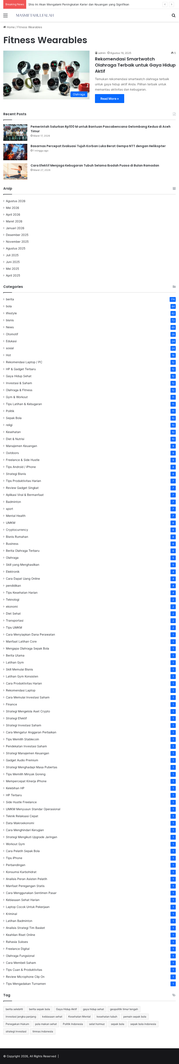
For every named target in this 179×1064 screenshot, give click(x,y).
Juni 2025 (13, 262)
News (10, 327)
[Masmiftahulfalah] (35, 15)
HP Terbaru (14, 795)
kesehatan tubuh (107, 1016)
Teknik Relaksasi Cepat (22, 816)
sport (9, 509)
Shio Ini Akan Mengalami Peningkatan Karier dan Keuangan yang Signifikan (78, 4)
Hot (8, 355)
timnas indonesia (43, 1031)
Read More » (109, 98)
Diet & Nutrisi (15, 439)
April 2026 (13, 214)
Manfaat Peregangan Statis (25, 886)
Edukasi (11, 341)
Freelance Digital (17, 949)
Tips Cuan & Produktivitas (24, 969)
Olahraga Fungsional (20, 955)
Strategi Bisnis (16, 474)
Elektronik (12, 571)
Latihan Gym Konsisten (22, 676)
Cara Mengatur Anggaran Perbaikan (31, 732)
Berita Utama (15, 655)
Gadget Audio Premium (22, 760)
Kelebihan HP (15, 788)
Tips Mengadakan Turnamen (26, 983)
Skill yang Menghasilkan (22, 564)
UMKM (10, 522)
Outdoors (12, 453)
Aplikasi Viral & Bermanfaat (25, 495)
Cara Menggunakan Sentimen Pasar (31, 893)
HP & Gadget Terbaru (21, 369)
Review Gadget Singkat (22, 488)
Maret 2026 (14, 221)
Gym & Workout (17, 397)
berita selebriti (14, 1009)
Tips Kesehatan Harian (22, 592)
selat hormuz (97, 1024)
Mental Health (16, 515)
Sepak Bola (14, 418)
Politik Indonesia (73, 1024)
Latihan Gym (15, 662)
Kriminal (11, 914)
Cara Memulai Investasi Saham (28, 697)
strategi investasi (16, 1031)
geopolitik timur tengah (124, 1009)
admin (102, 53)
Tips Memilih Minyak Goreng (25, 774)
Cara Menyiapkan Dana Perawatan (30, 634)
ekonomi (12, 606)
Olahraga (12, 557)
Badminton (13, 502)
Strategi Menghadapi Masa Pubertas (31, 767)
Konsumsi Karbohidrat (21, 872)
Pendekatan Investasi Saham (26, 746)
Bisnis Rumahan (17, 536)
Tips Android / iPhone (21, 467)
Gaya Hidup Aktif (66, 1009)
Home (10, 27)
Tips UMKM (14, 627)
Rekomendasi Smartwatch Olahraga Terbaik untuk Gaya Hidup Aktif (135, 65)
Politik (10, 411)
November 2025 (17, 241)
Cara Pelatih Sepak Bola (23, 851)
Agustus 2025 (15, 248)
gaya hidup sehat (93, 1009)
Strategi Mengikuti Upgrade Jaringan (31, 837)
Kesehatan (13, 432)
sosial (10, 348)
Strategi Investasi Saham (23, 725)
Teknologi (12, 599)
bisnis (10, 320)
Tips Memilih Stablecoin (22, 739)
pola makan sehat (46, 1024)
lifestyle (11, 313)
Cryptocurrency (17, 529)
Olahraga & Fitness (19, 390)
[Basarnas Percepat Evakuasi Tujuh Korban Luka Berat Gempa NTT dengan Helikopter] (15, 152)
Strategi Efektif (16, 718)
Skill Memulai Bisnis (19, 669)
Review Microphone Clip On (25, 976)
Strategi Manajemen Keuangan (27, 753)
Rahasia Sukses (17, 942)
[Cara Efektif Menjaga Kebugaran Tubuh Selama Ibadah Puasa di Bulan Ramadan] (15, 171)
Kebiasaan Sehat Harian (23, 900)
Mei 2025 (12, 268)
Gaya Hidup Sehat (18, 376)
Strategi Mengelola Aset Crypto (28, 711)
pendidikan (13, 585)
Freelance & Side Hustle (23, 460)
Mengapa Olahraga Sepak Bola (27, 648)
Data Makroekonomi (20, 823)
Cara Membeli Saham (21, 962)
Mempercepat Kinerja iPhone (26, 781)
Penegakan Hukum (17, 1024)
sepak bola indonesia (143, 1024)
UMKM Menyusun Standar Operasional (33, 809)
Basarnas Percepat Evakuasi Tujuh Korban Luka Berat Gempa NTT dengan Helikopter (98, 146)
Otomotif (12, 334)
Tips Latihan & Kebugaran (24, 404)
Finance (11, 704)
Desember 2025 (17, 235)
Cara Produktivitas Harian (24, 683)
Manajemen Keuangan (21, 446)
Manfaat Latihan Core (21, 641)
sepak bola (117, 1024)
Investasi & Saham (19, 383)
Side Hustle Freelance (21, 802)
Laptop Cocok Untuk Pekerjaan (28, 907)
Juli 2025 (12, 255)
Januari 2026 (15, 228)
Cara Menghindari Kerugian (25, 830)
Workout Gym (15, 844)
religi (9, 425)
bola (9, 306)
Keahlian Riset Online (20, 935)
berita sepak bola (39, 1009)
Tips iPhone (14, 858)
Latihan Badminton (19, 921)
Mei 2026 (12, 208)
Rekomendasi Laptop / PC (24, 362)
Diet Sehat (13, 613)
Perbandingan (15, 865)
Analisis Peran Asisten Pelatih (26, 879)
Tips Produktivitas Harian (23, 481)
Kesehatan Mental (79, 1016)
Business (12, 543)
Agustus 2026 (16, 201)
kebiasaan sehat (52, 1016)
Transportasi (14, 620)
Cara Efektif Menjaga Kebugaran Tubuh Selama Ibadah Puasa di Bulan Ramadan (95, 165)
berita (10, 299)
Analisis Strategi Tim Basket (25, 928)
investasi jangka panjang (21, 1016)
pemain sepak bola (134, 1016)
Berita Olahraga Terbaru (23, 550)
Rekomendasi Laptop (20, 690)
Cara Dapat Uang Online (23, 578)
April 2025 (13, 275)
